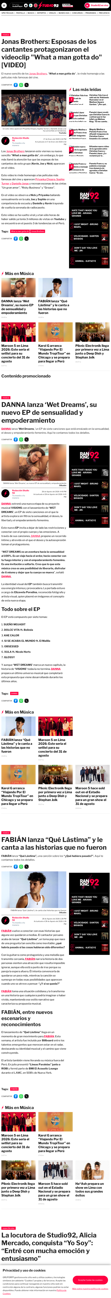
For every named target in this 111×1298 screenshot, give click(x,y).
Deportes (41, 13)
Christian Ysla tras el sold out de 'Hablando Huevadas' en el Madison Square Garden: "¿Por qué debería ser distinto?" (99, 101)
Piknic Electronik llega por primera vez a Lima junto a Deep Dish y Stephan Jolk (92, 351)
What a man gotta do (20, 231)
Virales (52, 13)
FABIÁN (30, 959)
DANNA (6, 428)
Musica (31, 13)
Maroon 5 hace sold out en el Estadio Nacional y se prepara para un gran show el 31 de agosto (91, 796)
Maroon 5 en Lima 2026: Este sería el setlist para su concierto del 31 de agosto (15, 353)
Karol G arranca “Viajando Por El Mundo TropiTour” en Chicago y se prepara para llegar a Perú (54, 353)
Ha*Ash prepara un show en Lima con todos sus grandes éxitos (89, 1189)
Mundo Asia (64, 13)
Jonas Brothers (38, 73)
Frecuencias (105, 13)
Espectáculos (7, 13)
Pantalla (20, 13)
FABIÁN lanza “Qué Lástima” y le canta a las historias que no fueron (53, 307)
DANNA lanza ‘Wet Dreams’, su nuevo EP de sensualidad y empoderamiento (17, 307)
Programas (90, 13)
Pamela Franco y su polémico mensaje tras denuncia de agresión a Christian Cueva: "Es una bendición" (98, 169)
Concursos (77, 13)
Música (6, 34)
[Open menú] (4, 5)
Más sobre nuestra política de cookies (90, 1289)
